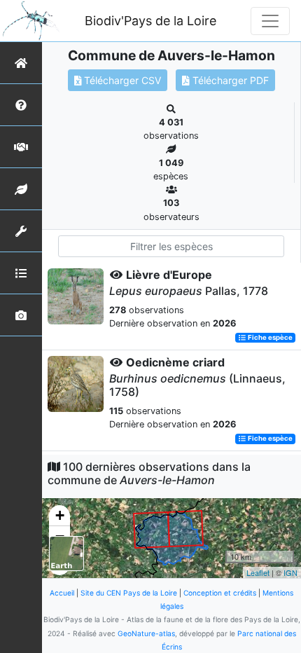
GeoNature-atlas (146, 633)
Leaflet (258, 572)
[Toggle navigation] (270, 21)
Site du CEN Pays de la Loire (128, 593)
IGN (291, 572)
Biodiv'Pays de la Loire (150, 20)
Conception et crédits (219, 593)
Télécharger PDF (229, 80)
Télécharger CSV (121, 80)
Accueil (62, 593)
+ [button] (59, 515)
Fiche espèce (269, 337)
